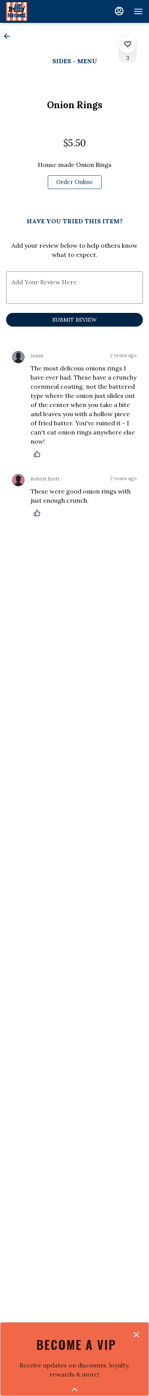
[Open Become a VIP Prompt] (74, 1389)
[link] (75, 182)
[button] (9, 36)
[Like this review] (39, 454)
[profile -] (119, 11)
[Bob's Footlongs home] (40, 11)
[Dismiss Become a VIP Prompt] (136, 1334)
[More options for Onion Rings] (127, 44)
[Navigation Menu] (138, 11)
